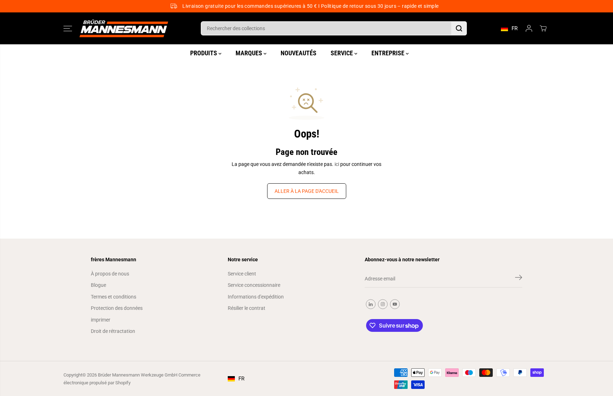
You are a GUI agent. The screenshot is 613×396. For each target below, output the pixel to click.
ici (337, 164)
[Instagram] (383, 304)
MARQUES (250, 53)
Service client (242, 274)
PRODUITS (204, 53)
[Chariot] (543, 28)
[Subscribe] (518, 279)
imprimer (100, 320)
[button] (67, 28)
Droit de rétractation (113, 331)
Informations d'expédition (256, 297)
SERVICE (342, 53)
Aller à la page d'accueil (307, 191)
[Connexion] (529, 28)
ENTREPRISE (388, 53)
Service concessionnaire (254, 285)
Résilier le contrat (246, 308)
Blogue (98, 285)
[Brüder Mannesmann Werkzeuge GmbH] (123, 28)
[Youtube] (395, 304)
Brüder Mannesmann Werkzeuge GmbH (137, 375)
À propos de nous (110, 274)
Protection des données (117, 308)
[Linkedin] (371, 304)
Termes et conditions (113, 297)
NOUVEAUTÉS (298, 53)
